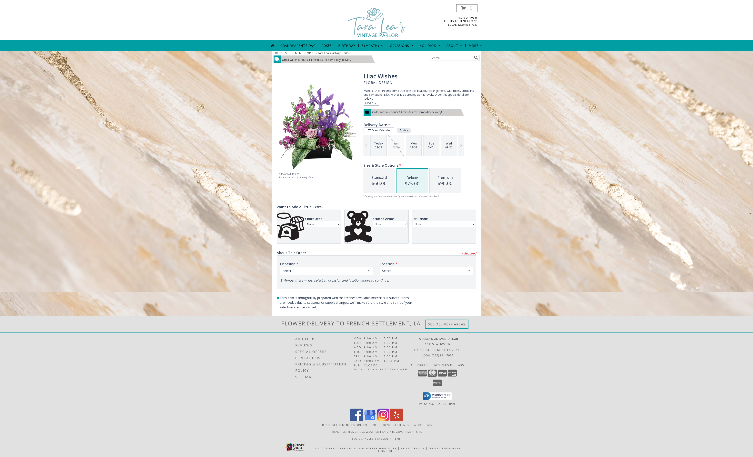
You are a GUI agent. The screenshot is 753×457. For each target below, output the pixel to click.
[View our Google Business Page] (370, 420)
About (452, 46)
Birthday (346, 46)
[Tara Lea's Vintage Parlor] (377, 22)
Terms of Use (389, 451)
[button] (466, 8)
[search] (476, 57)
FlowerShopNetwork (379, 448)
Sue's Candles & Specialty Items (376, 438)
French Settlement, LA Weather (355, 431)
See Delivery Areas (447, 324)
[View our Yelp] (396, 420)
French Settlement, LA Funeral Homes (350, 425)
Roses (326, 46)
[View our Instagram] (383, 420)
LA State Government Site (402, 431)
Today (404, 130)
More (473, 46)
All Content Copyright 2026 (338, 448)
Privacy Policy (413, 448)
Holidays (427, 46)
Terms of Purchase (444, 448)
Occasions (399, 46)
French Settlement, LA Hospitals (407, 425)
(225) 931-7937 (467, 24)
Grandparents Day (297, 46)
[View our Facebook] (356, 420)
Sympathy (371, 46)
